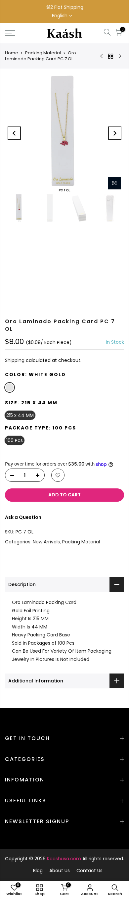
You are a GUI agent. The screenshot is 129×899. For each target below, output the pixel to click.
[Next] (114, 133)
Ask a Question (23, 517)
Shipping (14, 360)
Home (11, 53)
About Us (59, 870)
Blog (38, 870)
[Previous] (14, 133)
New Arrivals (46, 541)
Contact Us (89, 870)
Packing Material (43, 53)
